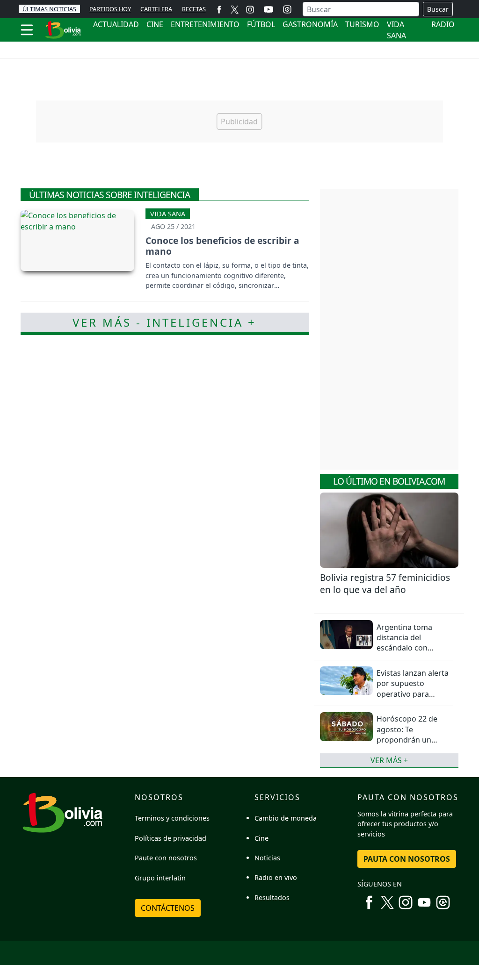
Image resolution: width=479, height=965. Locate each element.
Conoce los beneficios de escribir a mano (222, 245)
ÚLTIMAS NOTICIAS (49, 9)
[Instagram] (250, 9)
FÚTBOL (261, 24)
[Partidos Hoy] (287, 9)
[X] (235, 9)
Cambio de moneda (285, 818)
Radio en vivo (275, 877)
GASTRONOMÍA (310, 24)
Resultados (272, 897)
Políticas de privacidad (170, 838)
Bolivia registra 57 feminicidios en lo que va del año (385, 583)
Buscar (438, 9)
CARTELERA (156, 9)
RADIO (443, 24)
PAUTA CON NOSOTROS (406, 859)
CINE (154, 24)
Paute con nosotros (166, 857)
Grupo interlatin (160, 877)
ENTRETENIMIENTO (205, 24)
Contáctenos (168, 908)
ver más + (389, 760)
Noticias (267, 857)
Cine (261, 838)
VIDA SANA (396, 30)
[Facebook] (219, 9)
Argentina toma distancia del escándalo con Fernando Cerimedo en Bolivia (412, 648)
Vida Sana (167, 213)
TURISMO (362, 24)
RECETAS (194, 9)
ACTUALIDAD (116, 24)
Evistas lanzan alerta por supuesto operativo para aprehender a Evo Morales (413, 694)
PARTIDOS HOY (110, 9)
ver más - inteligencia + (164, 322)
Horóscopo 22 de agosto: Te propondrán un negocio (407, 734)
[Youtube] (268, 9)
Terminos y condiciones (172, 818)
